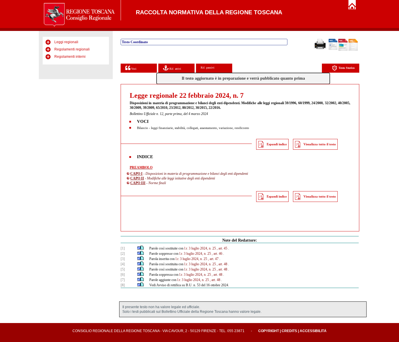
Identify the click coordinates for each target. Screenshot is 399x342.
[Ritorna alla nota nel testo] (138, 248)
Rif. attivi (175, 68)
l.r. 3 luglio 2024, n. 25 (200, 248)
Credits (289, 331)
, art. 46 (217, 254)
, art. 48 (222, 264)
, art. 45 (222, 248)
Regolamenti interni (70, 57)
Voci (133, 68)
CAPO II (137, 178)
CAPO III (137, 183)
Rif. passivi (207, 67)
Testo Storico (347, 67)
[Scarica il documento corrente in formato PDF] (343, 50)
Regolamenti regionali (72, 49)
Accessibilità (313, 331)
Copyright (268, 331)
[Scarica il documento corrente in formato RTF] (333, 49)
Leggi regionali (66, 42)
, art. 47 (213, 259)
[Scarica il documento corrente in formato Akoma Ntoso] (353, 50)
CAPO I (136, 174)
